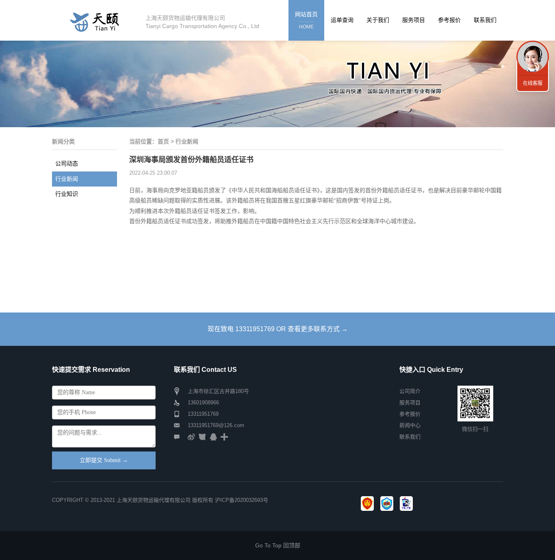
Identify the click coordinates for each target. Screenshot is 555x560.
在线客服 (532, 83)
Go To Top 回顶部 (277, 545)
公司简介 (410, 391)
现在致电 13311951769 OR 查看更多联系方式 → (278, 329)
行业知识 (66, 194)
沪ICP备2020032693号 (241, 500)
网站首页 (306, 20)
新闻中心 (410, 425)
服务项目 (413, 20)
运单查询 (342, 20)
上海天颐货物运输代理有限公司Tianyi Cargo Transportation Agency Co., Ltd (202, 22)
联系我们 (485, 20)
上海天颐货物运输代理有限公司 (154, 500)
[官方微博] (191, 437)
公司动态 (66, 163)
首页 (163, 141)
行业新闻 (66, 179)
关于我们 (377, 20)
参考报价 (449, 20)
